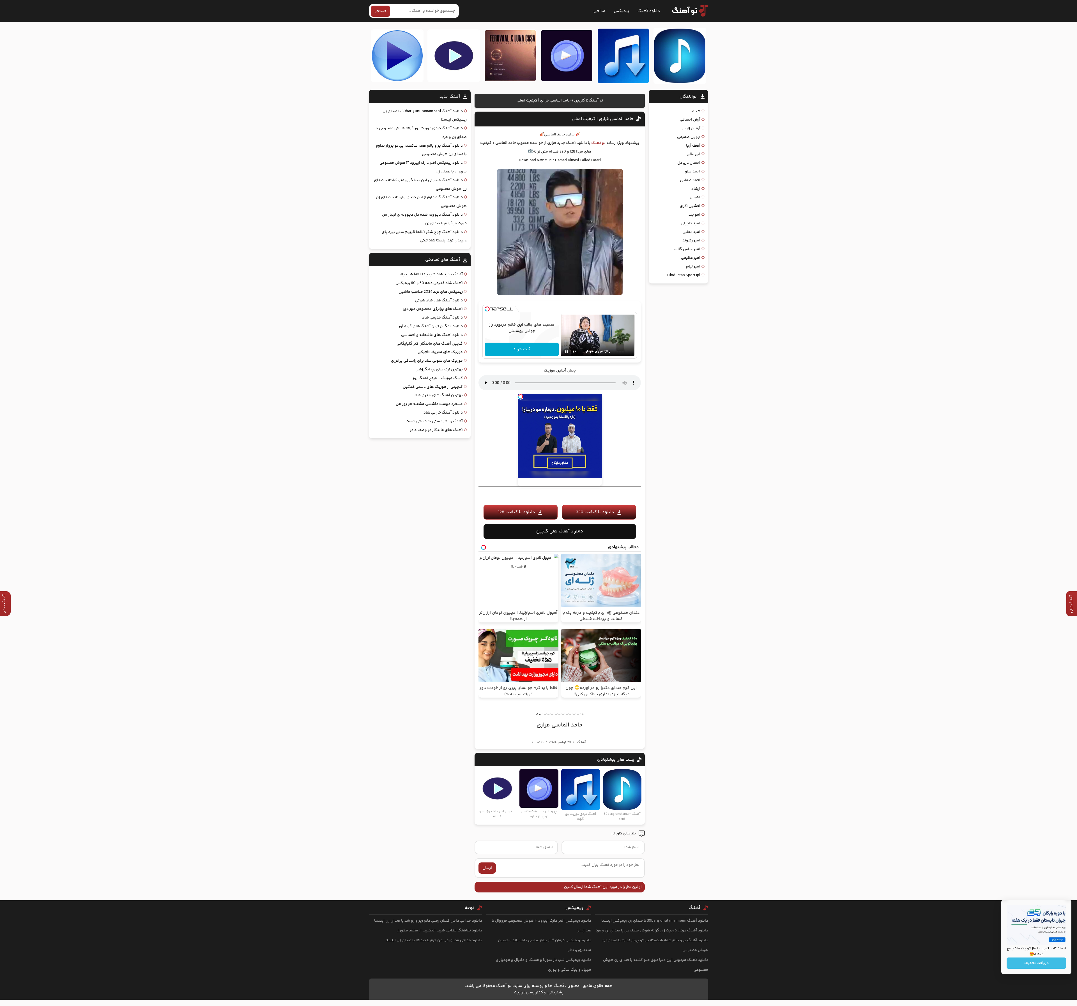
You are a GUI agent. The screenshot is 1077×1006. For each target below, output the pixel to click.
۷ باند (695, 111)
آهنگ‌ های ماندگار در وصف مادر (436, 430)
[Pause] (566, 351)
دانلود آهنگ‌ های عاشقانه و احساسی (432, 335)
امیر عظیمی (690, 258)
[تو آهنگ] (687, 11)
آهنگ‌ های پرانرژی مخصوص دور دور (433, 309)
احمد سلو (692, 172)
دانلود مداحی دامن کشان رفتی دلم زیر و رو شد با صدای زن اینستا (428, 921)
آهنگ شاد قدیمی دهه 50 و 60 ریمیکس (429, 283)
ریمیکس (621, 11)
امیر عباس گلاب (687, 249)
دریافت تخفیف (1036, 963)
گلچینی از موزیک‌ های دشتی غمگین (433, 387)
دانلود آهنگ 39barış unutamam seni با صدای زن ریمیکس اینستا (654, 921)
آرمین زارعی (691, 128)
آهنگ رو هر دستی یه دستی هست (434, 421)
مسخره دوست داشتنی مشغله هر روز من (429, 404)
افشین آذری (690, 206)
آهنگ (581, 742)
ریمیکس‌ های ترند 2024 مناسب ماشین (431, 292)
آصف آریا (693, 146)
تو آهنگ (596, 101)
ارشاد (695, 189)
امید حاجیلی (690, 223)
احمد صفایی (690, 180)
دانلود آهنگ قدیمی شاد (442, 318)
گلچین (579, 101)
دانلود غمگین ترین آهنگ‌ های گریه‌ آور (431, 326)
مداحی (599, 11)
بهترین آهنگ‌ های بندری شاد (438, 395)
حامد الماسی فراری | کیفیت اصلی (603, 119)
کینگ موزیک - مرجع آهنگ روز (438, 378)
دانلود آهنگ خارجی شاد (443, 413)
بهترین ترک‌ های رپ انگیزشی (439, 369)
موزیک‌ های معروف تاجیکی (440, 352)
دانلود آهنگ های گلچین (559, 531)
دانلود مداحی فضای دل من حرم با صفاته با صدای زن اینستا (433, 940)
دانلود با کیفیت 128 (516, 512)
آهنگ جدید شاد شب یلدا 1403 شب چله (431, 274)
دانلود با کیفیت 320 (595, 512)
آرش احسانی (690, 120)
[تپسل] (487, 309)
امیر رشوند (691, 240)
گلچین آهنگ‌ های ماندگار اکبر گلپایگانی (430, 344)
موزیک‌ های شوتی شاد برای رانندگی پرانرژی (427, 361)
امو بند (694, 215)
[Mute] (574, 351)
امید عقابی (691, 232)
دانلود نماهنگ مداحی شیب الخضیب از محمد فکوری (439, 930)
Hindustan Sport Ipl (683, 275)
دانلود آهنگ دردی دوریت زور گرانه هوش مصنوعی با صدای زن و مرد (652, 930)
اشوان (695, 197)
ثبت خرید (521, 349)
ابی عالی (693, 154)
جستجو (380, 11)
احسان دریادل (688, 163)
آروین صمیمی (688, 137)
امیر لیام (693, 267)
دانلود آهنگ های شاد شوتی (439, 300)
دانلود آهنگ (649, 11)
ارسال (487, 868)
